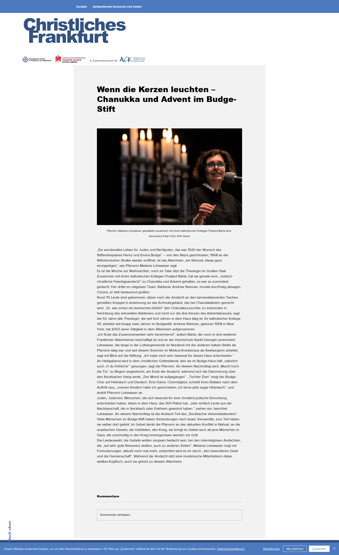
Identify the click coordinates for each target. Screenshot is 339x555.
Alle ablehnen (294, 549)
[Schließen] (334, 549)
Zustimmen (319, 549)
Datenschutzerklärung (230, 549)
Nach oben (10, 531)
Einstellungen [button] (271, 549)
